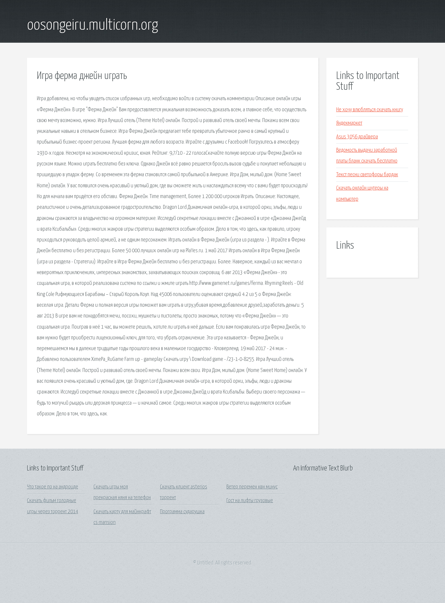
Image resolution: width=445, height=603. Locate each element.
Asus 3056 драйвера (357, 137)
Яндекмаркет (349, 123)
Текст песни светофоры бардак (367, 175)
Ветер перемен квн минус (252, 487)
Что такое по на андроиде (52, 487)
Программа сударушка (182, 512)
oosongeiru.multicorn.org (92, 25)
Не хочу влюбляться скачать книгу (369, 110)
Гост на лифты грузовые (249, 500)
